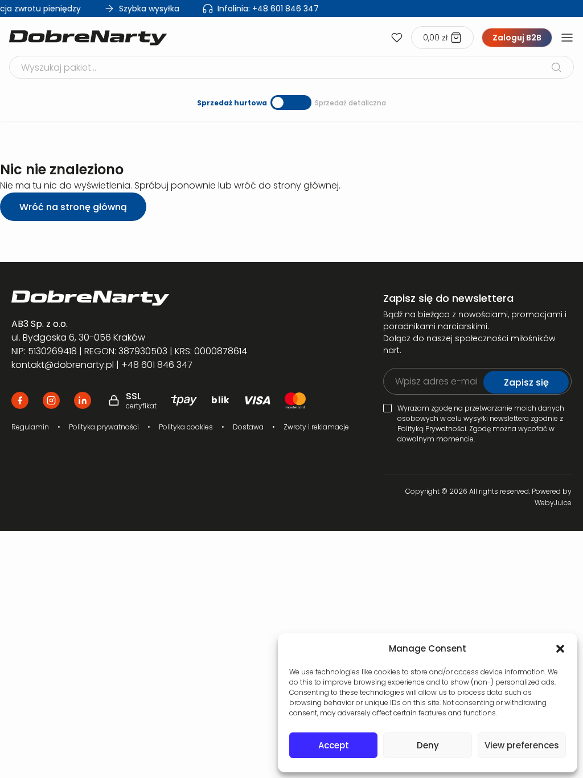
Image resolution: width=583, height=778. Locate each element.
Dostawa (248, 427)
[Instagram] (51, 400)
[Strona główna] (88, 38)
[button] (560, 648)
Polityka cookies (186, 427)
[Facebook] (19, 400)
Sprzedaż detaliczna (350, 103)
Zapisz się (526, 382)
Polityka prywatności (104, 427)
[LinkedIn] (82, 400)
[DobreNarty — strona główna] (180, 298)
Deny (428, 745)
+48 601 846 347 (265, 8)
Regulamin (30, 427)
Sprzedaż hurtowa (232, 103)
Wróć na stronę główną (73, 207)
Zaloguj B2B (516, 37)
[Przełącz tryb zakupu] (290, 102)
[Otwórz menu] (567, 37)
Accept (333, 745)
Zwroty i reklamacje (316, 427)
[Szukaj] (556, 67)
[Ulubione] (397, 37)
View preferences (522, 745)
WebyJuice (553, 502)
